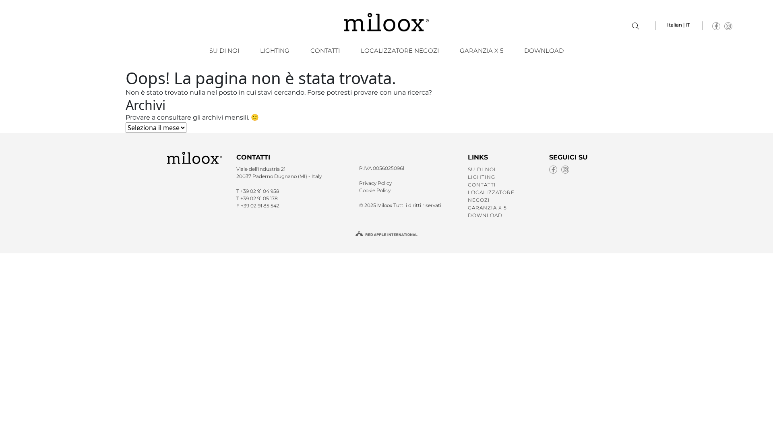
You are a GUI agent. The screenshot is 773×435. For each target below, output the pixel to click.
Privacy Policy (375, 183)
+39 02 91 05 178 (259, 198)
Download (544, 50)
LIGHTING (274, 50)
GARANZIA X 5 (481, 50)
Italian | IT (678, 25)
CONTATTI (325, 50)
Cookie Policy (375, 190)
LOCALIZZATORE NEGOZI (400, 50)
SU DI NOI (224, 50)
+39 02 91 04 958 (259, 191)
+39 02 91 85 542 (260, 206)
